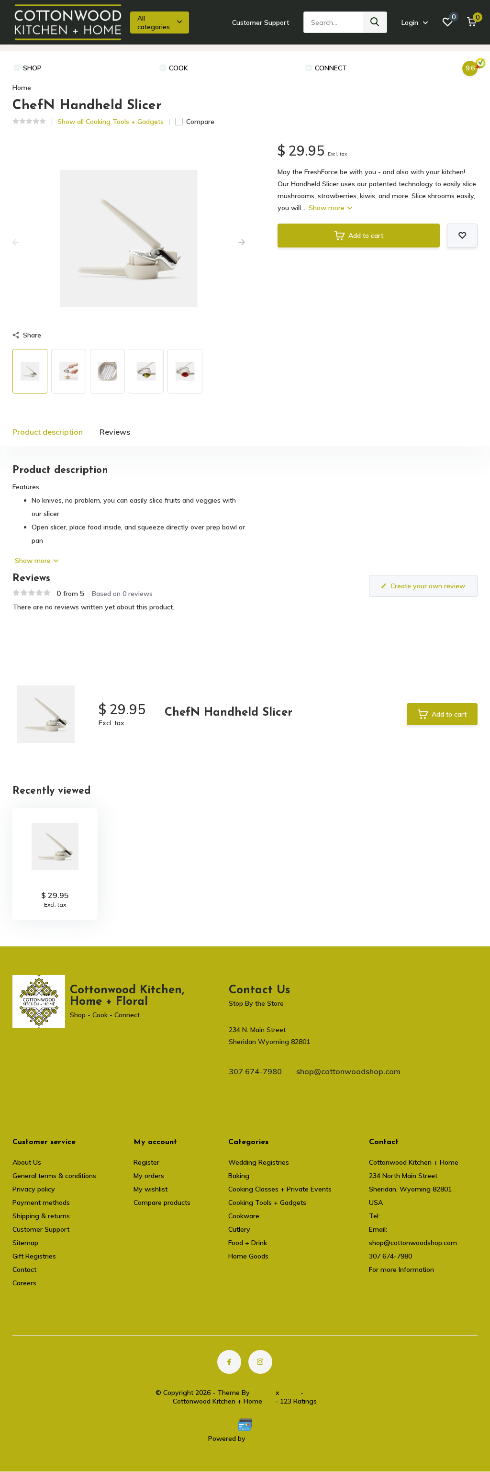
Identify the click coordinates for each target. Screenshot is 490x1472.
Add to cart (365, 235)
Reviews (115, 432)
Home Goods (248, 1256)
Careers (24, 1283)
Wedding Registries (258, 1162)
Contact (24, 1269)
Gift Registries (34, 1256)
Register (146, 1162)
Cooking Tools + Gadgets (267, 1202)
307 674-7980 (255, 1071)
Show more (327, 207)
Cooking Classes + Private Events (280, 1189)
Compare (200, 121)
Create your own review (427, 586)
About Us (26, 1162)
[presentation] (15, 242)
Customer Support (260, 22)
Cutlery (239, 1229)
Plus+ (290, 1392)
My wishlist (150, 1189)
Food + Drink (247, 1242)
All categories (153, 22)
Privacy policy (33, 1189)
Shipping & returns (41, 1216)
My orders (149, 1175)
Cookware (243, 1216)
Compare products (162, 1202)
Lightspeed (264, 1438)
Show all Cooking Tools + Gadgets (110, 121)
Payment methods (41, 1202)
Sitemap (25, 1242)
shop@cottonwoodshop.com (348, 1071)
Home (21, 87)
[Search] (375, 22)
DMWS (263, 1392)
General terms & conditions (54, 1175)
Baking (238, 1175)
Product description (47, 432)
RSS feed (319, 1392)
